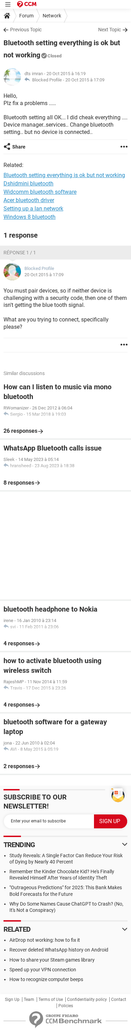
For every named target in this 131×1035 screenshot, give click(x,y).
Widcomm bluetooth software (40, 192)
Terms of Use (50, 999)
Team (29, 999)
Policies (65, 1005)
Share (19, 147)
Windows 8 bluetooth (29, 217)
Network (52, 15)
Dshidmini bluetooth (28, 183)
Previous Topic (26, 29)
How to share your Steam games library (52, 960)
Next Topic (109, 29)
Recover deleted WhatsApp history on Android (58, 950)
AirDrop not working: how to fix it (44, 940)
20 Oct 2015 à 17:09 (84, 79)
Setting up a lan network (33, 208)
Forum (26, 15)
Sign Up (12, 999)
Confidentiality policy (87, 999)
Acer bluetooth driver (28, 200)
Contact (118, 999)
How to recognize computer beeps (46, 979)
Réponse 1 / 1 (19, 252)
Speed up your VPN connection (42, 969)
